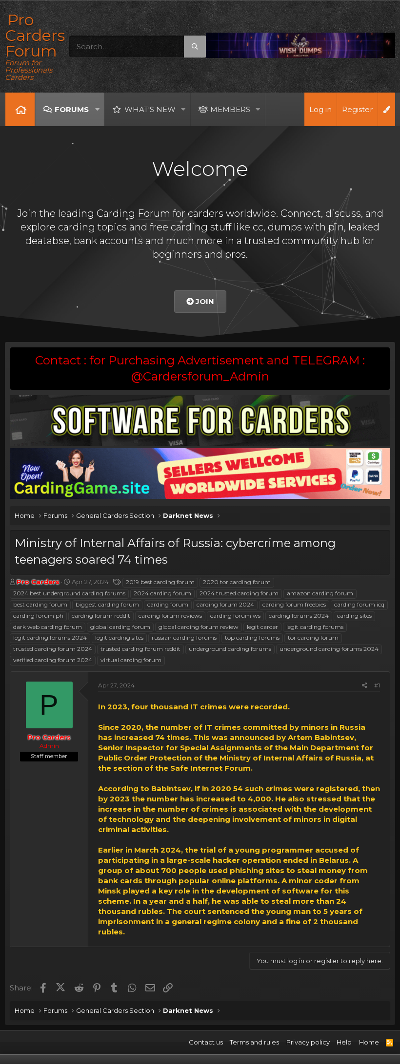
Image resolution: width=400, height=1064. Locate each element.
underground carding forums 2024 (329, 648)
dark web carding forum (47, 626)
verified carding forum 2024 (52, 660)
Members (230, 109)
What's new (150, 109)
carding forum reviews (170, 615)
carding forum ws (235, 615)
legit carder (262, 626)
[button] (97, 109)
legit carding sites (119, 637)
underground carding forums (230, 648)
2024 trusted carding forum (239, 593)
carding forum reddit (101, 615)
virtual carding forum (130, 660)
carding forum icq (359, 604)
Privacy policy (308, 1042)
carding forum (167, 604)
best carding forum (40, 604)
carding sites (354, 615)
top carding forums (252, 637)
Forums (72, 109)
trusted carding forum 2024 (52, 648)
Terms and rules (254, 1042)
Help (344, 1042)
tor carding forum (313, 637)
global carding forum (120, 626)
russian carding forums (184, 637)
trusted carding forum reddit (140, 648)
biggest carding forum (107, 604)
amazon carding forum (320, 593)
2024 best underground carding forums (69, 593)
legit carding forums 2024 (50, 637)
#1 (377, 685)
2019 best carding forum (160, 582)
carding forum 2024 (225, 604)
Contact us (206, 1042)
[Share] (365, 685)
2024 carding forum (162, 593)
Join (204, 301)
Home (20, 109)
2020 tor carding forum (237, 582)
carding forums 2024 (299, 615)
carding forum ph (38, 615)
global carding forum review (199, 626)
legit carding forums (314, 626)
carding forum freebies (294, 604)
